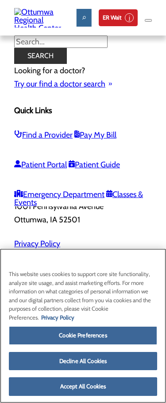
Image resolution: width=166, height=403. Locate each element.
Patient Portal (44, 165)
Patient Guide (97, 165)
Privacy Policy (37, 244)
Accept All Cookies (83, 386)
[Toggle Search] (84, 18)
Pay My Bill (98, 135)
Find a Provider (47, 135)
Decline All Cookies (83, 360)
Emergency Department (63, 194)
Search (40, 55)
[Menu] (148, 20)
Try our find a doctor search (59, 84)
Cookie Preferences (83, 335)
